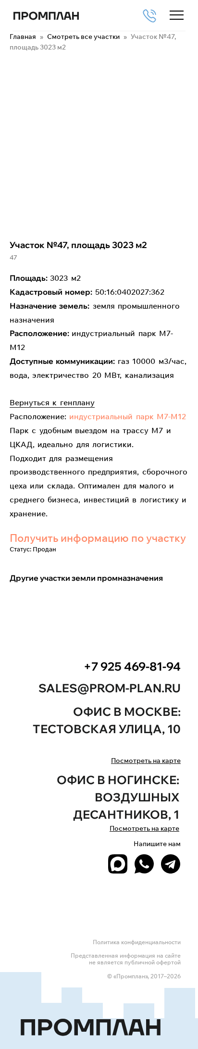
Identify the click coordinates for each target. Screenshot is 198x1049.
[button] (176, 15)
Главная (23, 36)
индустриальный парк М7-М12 (127, 416)
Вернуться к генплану (52, 402)
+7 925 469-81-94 (132, 666)
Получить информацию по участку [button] (98, 538)
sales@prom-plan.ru (109, 688)
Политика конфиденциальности (137, 942)
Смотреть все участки (84, 36)
